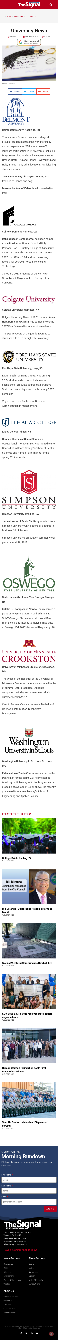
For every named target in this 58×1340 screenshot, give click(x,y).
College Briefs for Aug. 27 (16, 858)
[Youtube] (37, 1333)
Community (31, 16)
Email (4, 1197)
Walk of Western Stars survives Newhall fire (27, 963)
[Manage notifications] (51, 1334)
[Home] (3, 16)
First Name (6, 1175)
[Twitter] (26, 1333)
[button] (7, 4)
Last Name (6, 1186)
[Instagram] (32, 1333)
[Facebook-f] (21, 1333)
